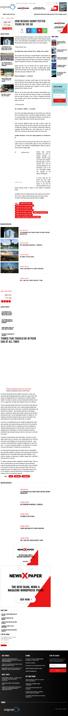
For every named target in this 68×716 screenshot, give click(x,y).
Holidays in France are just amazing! (62, 50)
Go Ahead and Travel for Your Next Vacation (61, 74)
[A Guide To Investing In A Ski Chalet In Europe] (54, 58)
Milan (9, 25)
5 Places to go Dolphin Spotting (35, 665)
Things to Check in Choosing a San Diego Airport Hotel (12, 665)
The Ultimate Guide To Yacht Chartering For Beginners (7, 64)
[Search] (56, 3)
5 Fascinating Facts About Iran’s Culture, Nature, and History (7, 48)
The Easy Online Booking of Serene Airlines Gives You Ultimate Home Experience (63, 7)
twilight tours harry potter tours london (27, 217)
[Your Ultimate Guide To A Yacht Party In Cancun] (7, 73)
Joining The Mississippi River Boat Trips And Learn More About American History (11, 688)
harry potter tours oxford (23, 208)
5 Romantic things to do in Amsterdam (62, 66)
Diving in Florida (30, 663)
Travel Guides (10, 18)
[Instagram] (6, 28)
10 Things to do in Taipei (27, 257)
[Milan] (6, 25)
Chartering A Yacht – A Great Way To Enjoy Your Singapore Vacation (12, 679)
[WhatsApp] (44, 30)
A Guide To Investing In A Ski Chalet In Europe (62, 58)
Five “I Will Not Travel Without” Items (31, 280)
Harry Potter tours (25, 203)
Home (2, 18)
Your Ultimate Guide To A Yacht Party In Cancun (6, 80)
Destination (24, 230)
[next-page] (55, 80)
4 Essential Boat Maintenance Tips (10, 683)
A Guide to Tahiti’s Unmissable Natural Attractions (34, 659)
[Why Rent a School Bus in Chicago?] (7, 88)
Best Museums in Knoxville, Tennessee (31, 245)
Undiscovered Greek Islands (34, 668)
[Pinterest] (39, 30)
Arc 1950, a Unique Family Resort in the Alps (61, 43)
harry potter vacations (40, 212)
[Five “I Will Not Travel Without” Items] (10, 279)
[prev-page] (53, 80)
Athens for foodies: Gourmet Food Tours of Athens (34, 692)
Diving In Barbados (31, 671)
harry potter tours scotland (24, 210)
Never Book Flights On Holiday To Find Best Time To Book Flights (12, 669)
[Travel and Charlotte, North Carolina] (10, 267)
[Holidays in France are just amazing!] (54, 50)
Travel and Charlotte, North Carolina (31, 268)
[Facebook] (3, 28)
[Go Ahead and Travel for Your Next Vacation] (54, 73)
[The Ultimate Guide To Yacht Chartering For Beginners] (7, 57)
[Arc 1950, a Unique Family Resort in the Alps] (54, 43)
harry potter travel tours (23, 212)
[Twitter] (8, 28)
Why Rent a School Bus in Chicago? (6, 95)
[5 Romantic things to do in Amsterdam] (54, 66)
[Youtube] (11, 28)
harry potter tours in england (24, 205)
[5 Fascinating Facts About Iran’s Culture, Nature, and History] (7, 41)
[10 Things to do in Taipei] (10, 256)
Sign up (59, 100)
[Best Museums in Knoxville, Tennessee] (10, 244)
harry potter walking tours (23, 215)
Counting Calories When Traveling (33, 684)
